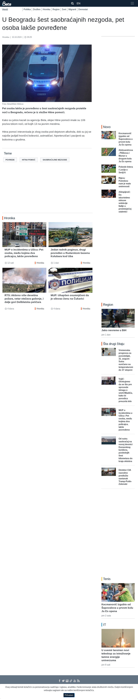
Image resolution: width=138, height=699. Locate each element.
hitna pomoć (28, 160)
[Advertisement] (47, 192)
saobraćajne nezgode (55, 160)
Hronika (46, 9)
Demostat (83, 9)
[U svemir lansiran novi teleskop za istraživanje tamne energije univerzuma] (118, 638)
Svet (64, 9)
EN (78, 3)
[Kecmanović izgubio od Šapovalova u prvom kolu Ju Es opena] (118, 592)
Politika (27, 9)
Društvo (36, 9)
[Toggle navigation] (132, 3)
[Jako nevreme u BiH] (118, 318)
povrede (10, 160)
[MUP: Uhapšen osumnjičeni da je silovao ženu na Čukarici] (70, 280)
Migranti (72, 9)
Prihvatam (69, 695)
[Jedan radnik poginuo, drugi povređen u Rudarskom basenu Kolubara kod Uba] (70, 234)
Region (56, 9)
